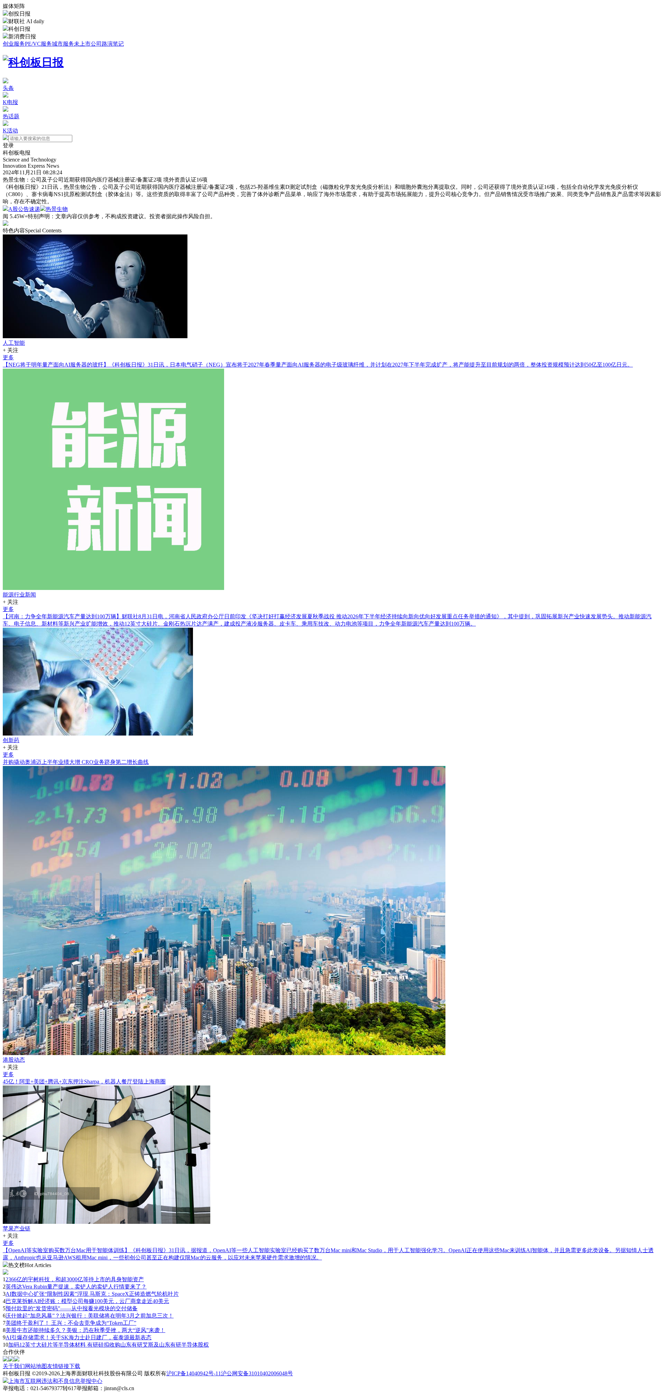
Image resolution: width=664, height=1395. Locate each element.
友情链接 (58, 1366)
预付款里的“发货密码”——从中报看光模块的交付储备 (72, 1308)
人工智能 (14, 343)
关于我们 (14, 1366)
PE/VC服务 (38, 44)
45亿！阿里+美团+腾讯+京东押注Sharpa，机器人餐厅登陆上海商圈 (84, 1081)
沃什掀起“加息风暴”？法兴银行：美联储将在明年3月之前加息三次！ (90, 1316)
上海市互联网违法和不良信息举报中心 (55, 1381)
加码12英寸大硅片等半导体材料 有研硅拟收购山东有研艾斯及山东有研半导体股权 (108, 1345)
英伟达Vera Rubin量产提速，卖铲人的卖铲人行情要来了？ (76, 1287)
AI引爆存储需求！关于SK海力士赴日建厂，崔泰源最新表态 (78, 1337)
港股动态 (14, 1060)
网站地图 (36, 1366)
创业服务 (14, 44)
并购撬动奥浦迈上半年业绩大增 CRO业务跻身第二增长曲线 (76, 762)
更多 (8, 357)
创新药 (11, 740)
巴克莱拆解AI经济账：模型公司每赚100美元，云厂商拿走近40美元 (87, 1301)
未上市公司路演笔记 (99, 44)
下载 (74, 1366)
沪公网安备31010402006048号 (257, 1373)
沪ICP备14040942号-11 (193, 1373)
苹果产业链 (16, 1228)
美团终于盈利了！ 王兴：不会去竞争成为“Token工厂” (71, 1323)
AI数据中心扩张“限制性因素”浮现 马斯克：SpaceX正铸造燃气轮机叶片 (92, 1294)
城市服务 (63, 44)
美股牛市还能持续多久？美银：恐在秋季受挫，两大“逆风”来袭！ (85, 1330)
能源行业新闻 (19, 595)
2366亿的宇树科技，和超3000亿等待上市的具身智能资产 (75, 1279)
